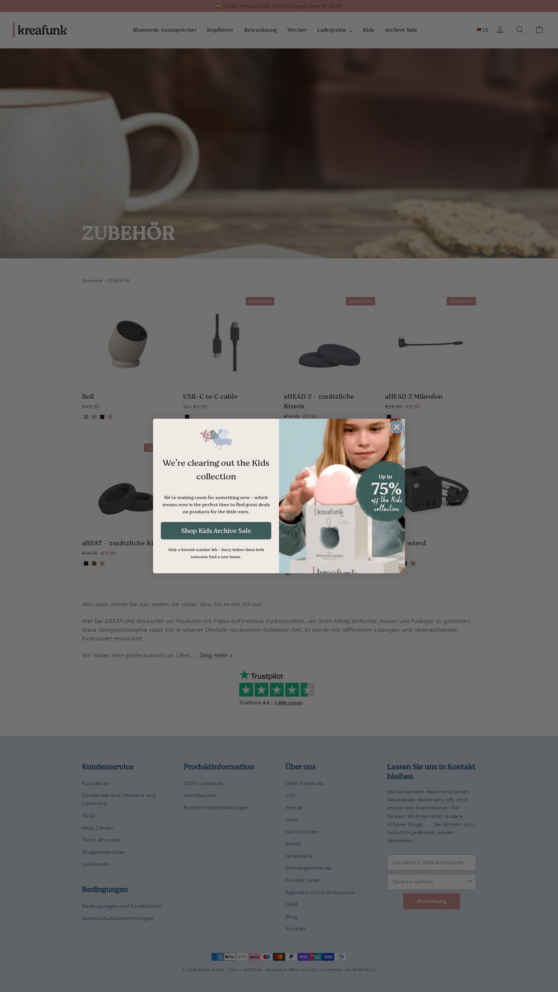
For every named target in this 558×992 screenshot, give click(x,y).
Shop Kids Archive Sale (216, 531)
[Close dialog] (396, 427)
